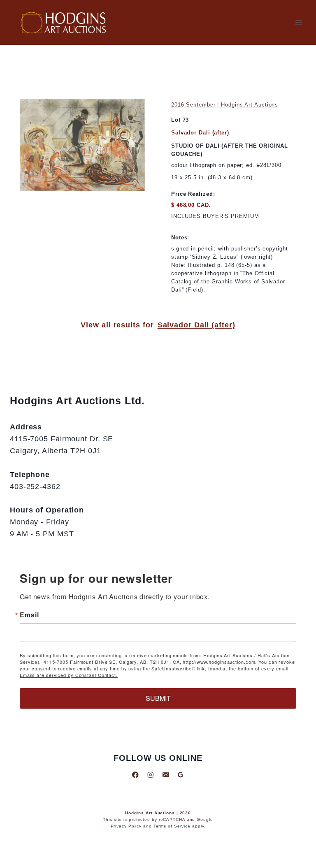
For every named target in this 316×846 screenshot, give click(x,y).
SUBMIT (158, 698)
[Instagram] (150, 774)
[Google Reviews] (180, 774)
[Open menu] (298, 22)
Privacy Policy (126, 826)
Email (29, 615)
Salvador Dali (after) (200, 133)
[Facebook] (135, 774)
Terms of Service (172, 826)
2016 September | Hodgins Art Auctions (224, 105)
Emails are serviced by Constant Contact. (69, 675)
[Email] (165, 774)
